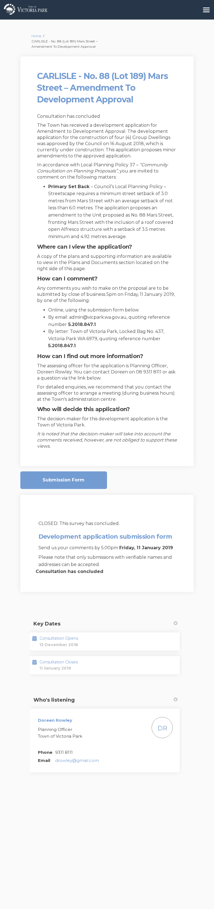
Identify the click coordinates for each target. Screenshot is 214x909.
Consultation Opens (59, 638)
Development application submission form (105, 536)
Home (36, 36)
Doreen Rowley (55, 720)
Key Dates (46, 624)
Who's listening (54, 700)
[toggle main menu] (206, 10)
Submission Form (63, 480)
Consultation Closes (59, 662)
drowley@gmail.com (77, 760)
